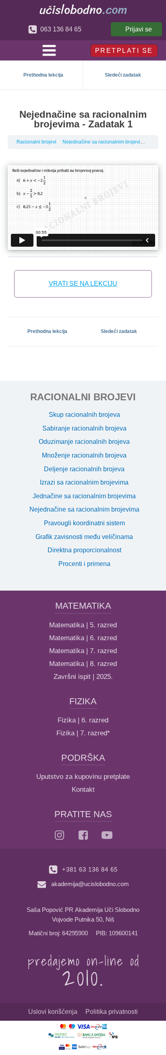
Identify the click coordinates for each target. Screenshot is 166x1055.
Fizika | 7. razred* (83, 733)
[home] (83, 9)
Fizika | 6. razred (83, 720)
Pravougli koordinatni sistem (84, 523)
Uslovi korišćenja (52, 1011)
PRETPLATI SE (124, 50)
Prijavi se (138, 29)
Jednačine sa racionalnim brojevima (84, 496)
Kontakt (83, 789)
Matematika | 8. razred (83, 663)
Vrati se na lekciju (83, 283)
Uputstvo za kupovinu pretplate (83, 776)
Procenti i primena (84, 563)
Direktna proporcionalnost (84, 550)
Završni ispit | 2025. (83, 676)
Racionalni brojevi (36, 142)
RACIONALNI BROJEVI (83, 396)
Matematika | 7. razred (83, 650)
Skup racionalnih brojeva (84, 414)
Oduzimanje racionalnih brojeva (84, 441)
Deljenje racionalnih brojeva (84, 469)
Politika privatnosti (111, 1011)
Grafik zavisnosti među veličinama (84, 536)
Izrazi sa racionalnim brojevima (84, 482)
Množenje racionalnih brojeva (84, 455)
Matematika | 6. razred (83, 638)
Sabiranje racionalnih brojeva (84, 428)
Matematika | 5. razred (83, 625)
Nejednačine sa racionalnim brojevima (104, 142)
